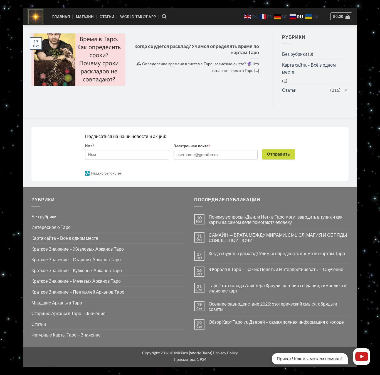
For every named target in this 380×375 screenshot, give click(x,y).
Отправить (278, 154)
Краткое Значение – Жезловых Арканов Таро (77, 248)
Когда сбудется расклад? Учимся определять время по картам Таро (196, 49)
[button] (164, 16)
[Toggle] (345, 89)
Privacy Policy (225, 352)
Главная (61, 16)
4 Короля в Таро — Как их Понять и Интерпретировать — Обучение (276, 269)
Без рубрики (294, 54)
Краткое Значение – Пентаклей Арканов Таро (77, 291)
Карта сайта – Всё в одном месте (309, 68)
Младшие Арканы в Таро (56, 302)
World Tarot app (138, 16)
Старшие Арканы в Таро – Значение (68, 313)
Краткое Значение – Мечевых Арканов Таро (76, 281)
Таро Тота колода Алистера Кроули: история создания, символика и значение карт (277, 288)
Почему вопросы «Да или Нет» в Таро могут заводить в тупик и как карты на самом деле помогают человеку (275, 219)
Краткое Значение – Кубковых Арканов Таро (76, 270)
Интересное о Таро (51, 227)
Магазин (84, 16)
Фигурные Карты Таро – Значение (66, 334)
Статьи (107, 16)
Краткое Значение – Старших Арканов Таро (76, 259)
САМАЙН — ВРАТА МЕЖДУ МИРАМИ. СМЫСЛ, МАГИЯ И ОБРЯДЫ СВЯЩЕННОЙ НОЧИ (278, 237)
